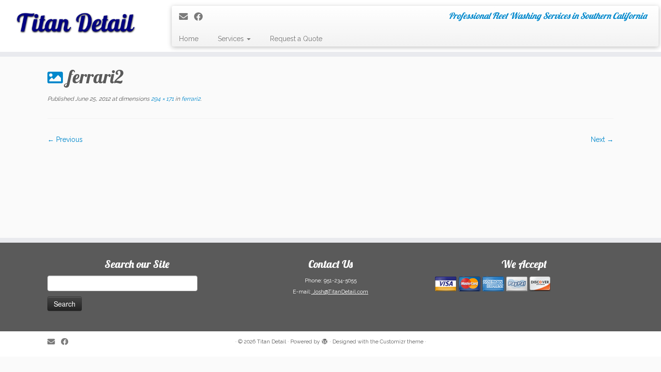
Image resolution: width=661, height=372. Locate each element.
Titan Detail (271, 342)
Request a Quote (296, 39)
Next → (602, 139)
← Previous (65, 139)
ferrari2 (190, 98)
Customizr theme (401, 342)
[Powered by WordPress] (324, 340)
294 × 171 (162, 98)
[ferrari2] (330, 186)
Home (188, 39)
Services (232, 39)
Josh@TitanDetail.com (339, 292)
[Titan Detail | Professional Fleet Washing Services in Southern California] (76, 19)
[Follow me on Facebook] (201, 17)
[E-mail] (186, 17)
